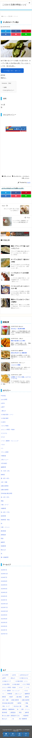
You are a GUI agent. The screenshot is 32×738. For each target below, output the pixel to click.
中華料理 (3, 456)
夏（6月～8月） (5, 478)
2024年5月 (4, 585)
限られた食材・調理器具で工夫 (10, 715)
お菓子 (3, 407)
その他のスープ (6, 681)
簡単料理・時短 (5, 519)
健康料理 (3, 467)
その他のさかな (23, 678)
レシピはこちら (12, 70)
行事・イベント (14, 16)
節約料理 (3, 516)
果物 (2, 501)
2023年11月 (4, 607)
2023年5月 (4, 615)
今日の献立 (4, 463)
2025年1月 (4, 570)
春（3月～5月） (5, 497)
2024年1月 (4, 600)
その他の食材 (4, 418)
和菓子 (11, 697)
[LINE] (26, 34)
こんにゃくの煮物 (15, 365)
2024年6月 (4, 581)
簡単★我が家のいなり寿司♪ (18, 340)
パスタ (3, 444)
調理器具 (3, 534)
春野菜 (19, 703)
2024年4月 (4, 588)
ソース (27, 687)
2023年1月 (4, 630)
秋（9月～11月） (5, 512)
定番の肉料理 (4, 486)
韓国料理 (3, 546)
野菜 (2, 538)
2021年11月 (4, 633)
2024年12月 (4, 573)
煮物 (27, 706)
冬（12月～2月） (5, 471)
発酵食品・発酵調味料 (8, 709)
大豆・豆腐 (4, 482)
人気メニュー (4, 459)
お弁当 (3, 403)
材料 (5, 87)
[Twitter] (6, 31)
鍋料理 (3, 542)
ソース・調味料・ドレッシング (9, 441)
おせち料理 (4, 399)
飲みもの (3, 549)
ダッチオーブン (17, 176)
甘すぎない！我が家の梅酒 (18, 328)
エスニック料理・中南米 (8, 429)
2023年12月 (4, 603)
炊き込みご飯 (17, 706)
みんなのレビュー (8, 90)
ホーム (4, 16)
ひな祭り (3, 422)
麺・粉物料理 (4, 557)
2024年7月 (4, 577)
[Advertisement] (16, 157)
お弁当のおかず (24, 675)
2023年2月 (4, 626)
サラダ (3, 437)
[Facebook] (16, 31)
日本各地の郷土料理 (6, 493)
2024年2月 (4, 596)
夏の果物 (19, 697)
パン (2, 448)
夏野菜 (27, 697)
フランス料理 (4, 452)
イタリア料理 (4, 425)
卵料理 (3, 474)
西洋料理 (3, 531)
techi (28, 182)
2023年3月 (4, 622)
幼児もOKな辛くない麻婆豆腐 (19, 352)
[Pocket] (16, 34)
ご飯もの (3, 410)
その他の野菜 (6, 684)
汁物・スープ (4, 504)
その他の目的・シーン (7, 414)
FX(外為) (3, 395)
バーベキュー (26, 176)
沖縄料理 (3, 508)
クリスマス (4, 433)
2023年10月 (4, 611)
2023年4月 (4, 618)
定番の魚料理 (4, 489)
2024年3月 (4, 592)
